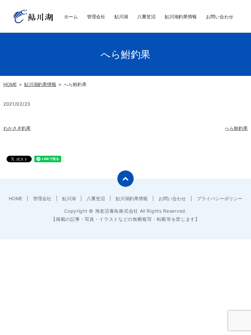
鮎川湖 (121, 16)
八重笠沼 (146, 16)
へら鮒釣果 (236, 128)
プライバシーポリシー (220, 198)
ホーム (71, 16)
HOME (10, 84)
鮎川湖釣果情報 (181, 16)
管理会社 (96, 16)
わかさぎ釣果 (17, 128)
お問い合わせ (219, 16)
